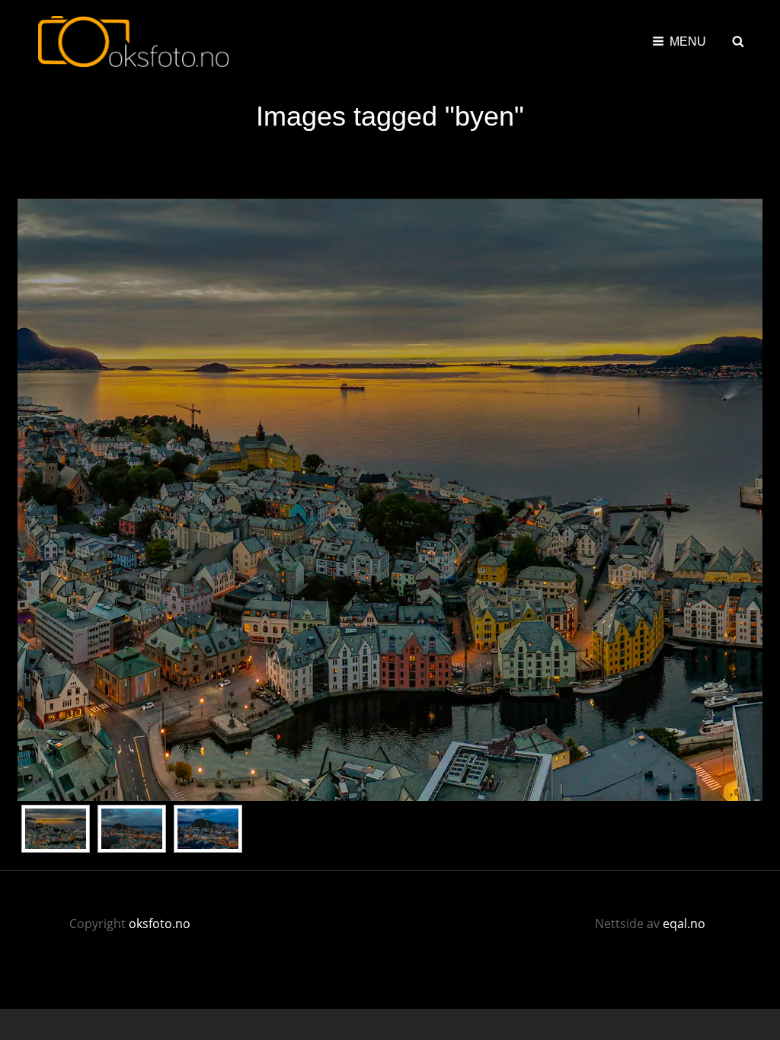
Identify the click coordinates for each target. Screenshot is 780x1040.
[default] (55, 829)
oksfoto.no (159, 923)
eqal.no (684, 923)
